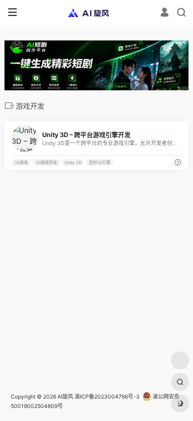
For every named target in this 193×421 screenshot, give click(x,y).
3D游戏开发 (46, 162)
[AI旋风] (96, 12)
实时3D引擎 (99, 162)
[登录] (164, 13)
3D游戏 (21, 162)
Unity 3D (73, 162)
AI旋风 (65, 396)
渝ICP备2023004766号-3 (107, 396)
